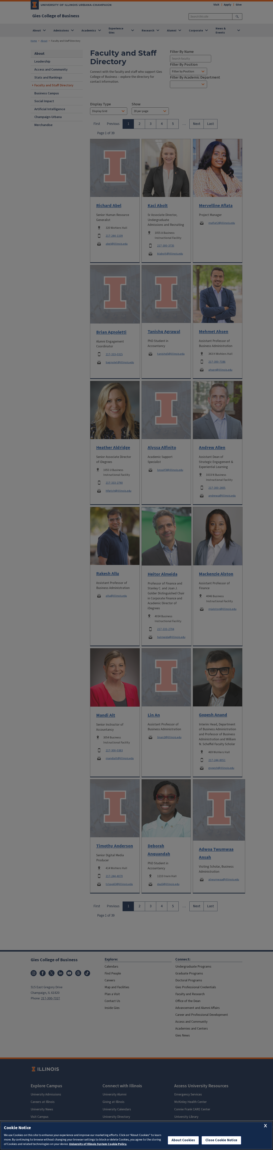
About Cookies (183, 1140)
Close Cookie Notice (221, 1140)
